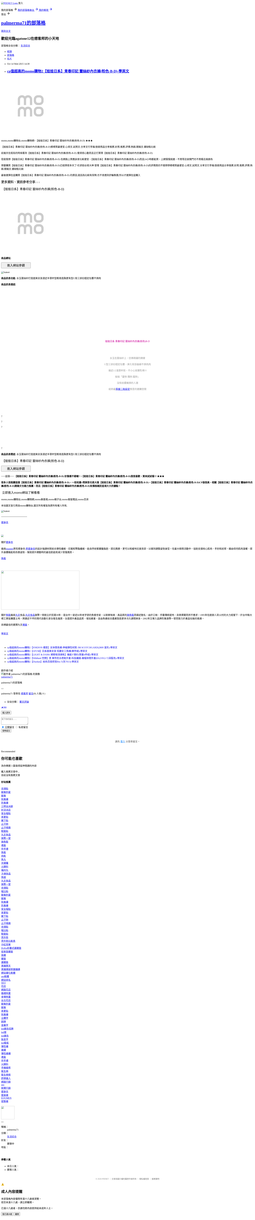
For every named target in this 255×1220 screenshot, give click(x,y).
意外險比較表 (8, 941)
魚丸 (3, 859)
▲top (3, 707)
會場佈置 (6, 997)
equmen (9, 548)
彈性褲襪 (6, 1053)
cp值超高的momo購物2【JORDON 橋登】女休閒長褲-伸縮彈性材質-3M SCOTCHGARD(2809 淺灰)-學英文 (62, 647)
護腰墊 (4, 962)
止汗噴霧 (6, 827)
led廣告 (5, 1036)
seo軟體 (5, 976)
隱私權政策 (144, 1179)
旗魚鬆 (130, 615)
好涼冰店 (6, 810)
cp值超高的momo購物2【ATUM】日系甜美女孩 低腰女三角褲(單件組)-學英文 (47, 651)
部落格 (10, 55)
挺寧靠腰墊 (7, 951)
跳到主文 (6, 31)
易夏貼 (4, 817)
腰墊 (3, 958)
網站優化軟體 (8, 973)
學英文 (4, 633)
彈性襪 (4, 1046)
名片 (9, 58)
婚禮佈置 (6, 993)
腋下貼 (4, 820)
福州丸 (4, 870)
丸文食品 (30, 615)
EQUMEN (6, 1098)
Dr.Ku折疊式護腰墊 (11, 948)
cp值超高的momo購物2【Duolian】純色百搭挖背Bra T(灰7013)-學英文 (43, 661)
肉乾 (3, 856)
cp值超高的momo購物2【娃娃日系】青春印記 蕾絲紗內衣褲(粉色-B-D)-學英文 (68, 71)
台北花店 (6, 1000)
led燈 (3, 1032)
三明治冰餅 (7, 806)
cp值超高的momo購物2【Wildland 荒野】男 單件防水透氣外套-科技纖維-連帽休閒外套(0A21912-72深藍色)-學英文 (65, 658)
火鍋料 (4, 866)
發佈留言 (6, 731)
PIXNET (105, 1179)
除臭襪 (4, 799)
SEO (3, 983)
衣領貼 (4, 788)
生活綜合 (25, 45)
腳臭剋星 (6, 792)
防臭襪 (4, 803)
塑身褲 (4, 1095)
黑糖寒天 (6, 966)
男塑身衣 (30, 548)
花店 (3, 986)
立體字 (4, 1018)
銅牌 (3, 1021)
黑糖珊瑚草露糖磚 (10, 969)
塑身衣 (4, 522)
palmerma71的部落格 (23, 23)
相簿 (9, 51)
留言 (31, 693)
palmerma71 (7, 677)
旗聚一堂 (6, 838)
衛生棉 (4, 1071)
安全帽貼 (6, 813)
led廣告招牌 (7, 1028)
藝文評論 (24, 702)
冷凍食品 (6, 873)
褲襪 (3, 1050)
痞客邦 (24, 693)
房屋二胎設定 (123, 389)
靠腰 (3, 955)
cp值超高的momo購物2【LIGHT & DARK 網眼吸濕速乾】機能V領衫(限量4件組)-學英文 (52, 654)
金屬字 (4, 1025)
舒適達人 (6, 1078)
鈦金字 (4, 1039)
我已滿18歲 (7, 1214)
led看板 (5, 1043)
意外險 (4, 937)
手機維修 (6, 1067)
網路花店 (6, 989)
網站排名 (6, 980)
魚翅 (3, 877)
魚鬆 (3, 558)
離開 (17, 1214)
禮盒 (24, 625)
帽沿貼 (4, 891)
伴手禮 (4, 849)
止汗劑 (4, 824)
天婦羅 (4, 863)
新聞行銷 (6, 1088)
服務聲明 (155, 1179)
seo (2, 1084)
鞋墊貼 (4, 831)
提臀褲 (4, 1101)
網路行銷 (6, 1082)
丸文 (17, 615)
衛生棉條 (6, 1075)
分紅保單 (6, 944)
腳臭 (3, 795)
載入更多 (6, 713)
